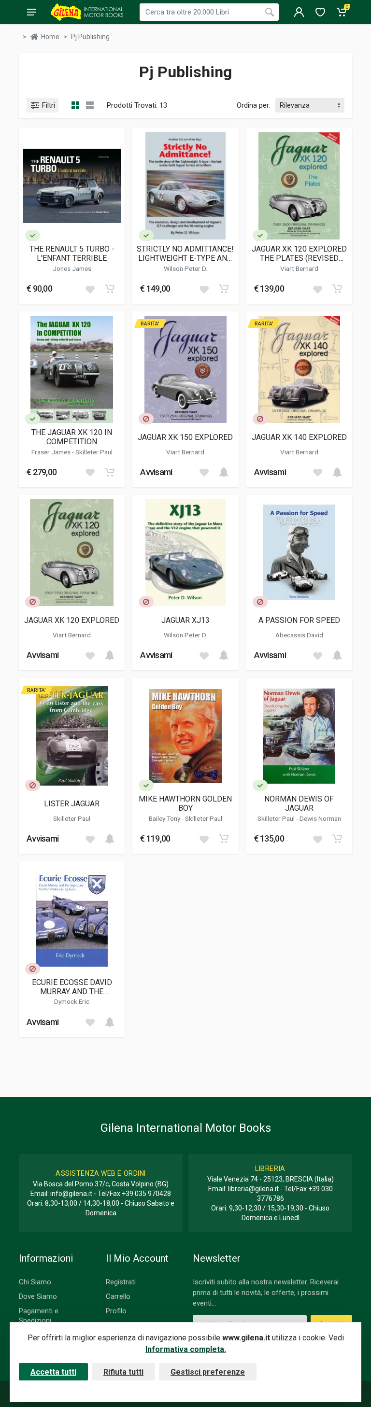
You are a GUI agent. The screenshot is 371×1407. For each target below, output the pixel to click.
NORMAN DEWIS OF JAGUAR (299, 803)
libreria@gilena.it (253, 1189)
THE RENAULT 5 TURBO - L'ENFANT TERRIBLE (71, 253)
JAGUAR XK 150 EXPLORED (185, 437)
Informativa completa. (185, 1349)
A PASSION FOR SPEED (299, 620)
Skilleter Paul (94, 452)
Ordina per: (254, 105)
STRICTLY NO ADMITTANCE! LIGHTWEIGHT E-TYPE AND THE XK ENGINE (185, 253)
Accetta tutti (53, 1372)
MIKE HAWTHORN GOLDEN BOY (185, 803)
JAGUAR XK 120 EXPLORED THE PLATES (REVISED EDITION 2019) (299, 253)
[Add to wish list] (90, 288)
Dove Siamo (38, 1296)
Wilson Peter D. (185, 268)
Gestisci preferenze (208, 1372)
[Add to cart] (109, 288)
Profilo (116, 1311)
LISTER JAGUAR (72, 803)
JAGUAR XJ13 (185, 620)
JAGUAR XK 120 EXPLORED (71, 620)
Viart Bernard (299, 268)
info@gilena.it (71, 1193)
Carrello (118, 1296)
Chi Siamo (35, 1282)
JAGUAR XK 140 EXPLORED (299, 437)
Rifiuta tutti (123, 1372)
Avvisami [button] (156, 472)
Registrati (121, 1282)
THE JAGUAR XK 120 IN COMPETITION (71, 437)
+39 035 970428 (146, 1193)
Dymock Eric (71, 1001)
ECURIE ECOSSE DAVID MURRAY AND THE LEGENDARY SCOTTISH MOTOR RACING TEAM (71, 987)
